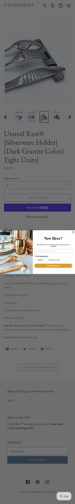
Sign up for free (53, 265)
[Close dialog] (73, 232)
